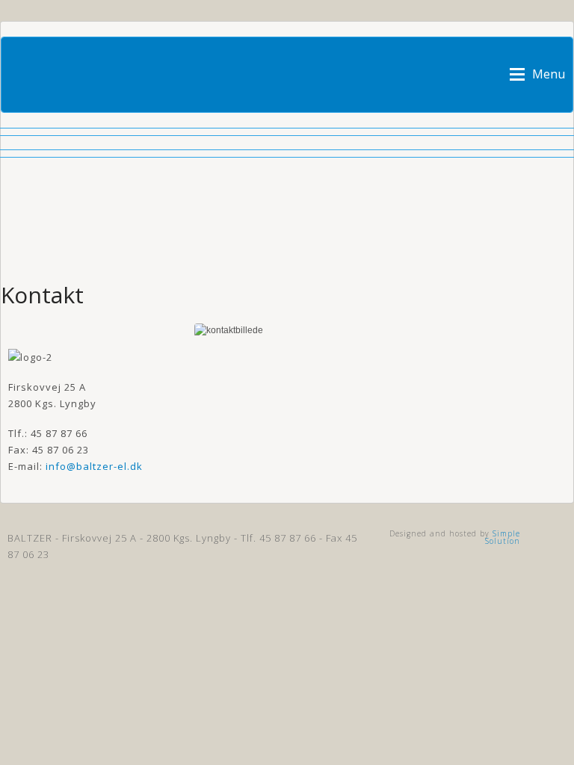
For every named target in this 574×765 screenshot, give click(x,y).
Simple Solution (502, 537)
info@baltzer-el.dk (94, 466)
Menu (548, 73)
